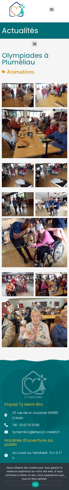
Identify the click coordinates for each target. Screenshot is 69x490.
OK (35, 484)
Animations (20, 71)
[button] (52, 9)
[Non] (64, 476)
